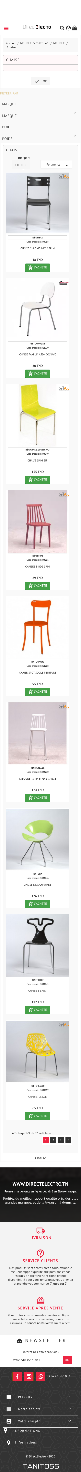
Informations (26, 1442)
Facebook (17, 1376)
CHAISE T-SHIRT (37, 990)
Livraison (40, 1237)
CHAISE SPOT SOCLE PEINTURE (37, 672)
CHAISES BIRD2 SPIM (37, 566)
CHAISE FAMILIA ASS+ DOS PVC (37, 354)
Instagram (28, 1376)
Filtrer (21, 165)
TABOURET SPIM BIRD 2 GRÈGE (37, 778)
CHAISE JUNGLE (37, 1097)
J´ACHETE (39, 267)
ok (40, 81)
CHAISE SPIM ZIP (38, 460)
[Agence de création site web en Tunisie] (40, 1466)
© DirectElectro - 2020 (40, 1456)
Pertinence (58, 165)
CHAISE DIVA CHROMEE (37, 884)
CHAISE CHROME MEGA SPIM (37, 248)
